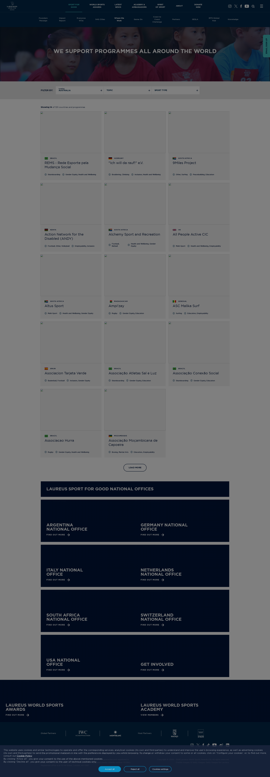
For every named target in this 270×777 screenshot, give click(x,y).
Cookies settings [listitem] (160, 769)
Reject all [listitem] (135, 769)
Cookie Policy (24, 756)
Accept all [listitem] (109, 769)
